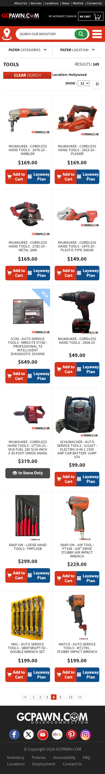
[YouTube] (42, 734)
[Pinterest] (71, 733)
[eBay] (57, 733)
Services (35, 3)
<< (25, 697)
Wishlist (78, 3)
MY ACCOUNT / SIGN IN (62, 16)
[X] (28, 733)
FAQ (86, 757)
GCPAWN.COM (68, 749)
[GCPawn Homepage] (20, 15)
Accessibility (64, 757)
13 (70, 697)
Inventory (15, 757)
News (65, 3)
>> (79, 697)
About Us (20, 3)
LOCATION (74, 49)
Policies (39, 757)
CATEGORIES (25, 49)
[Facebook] (14, 733)
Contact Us (94, 3)
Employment (43, 764)
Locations (51, 3)
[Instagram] (85, 734)
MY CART (89, 16)
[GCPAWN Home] (52, 717)
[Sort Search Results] (97, 84)
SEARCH (27, 75)
